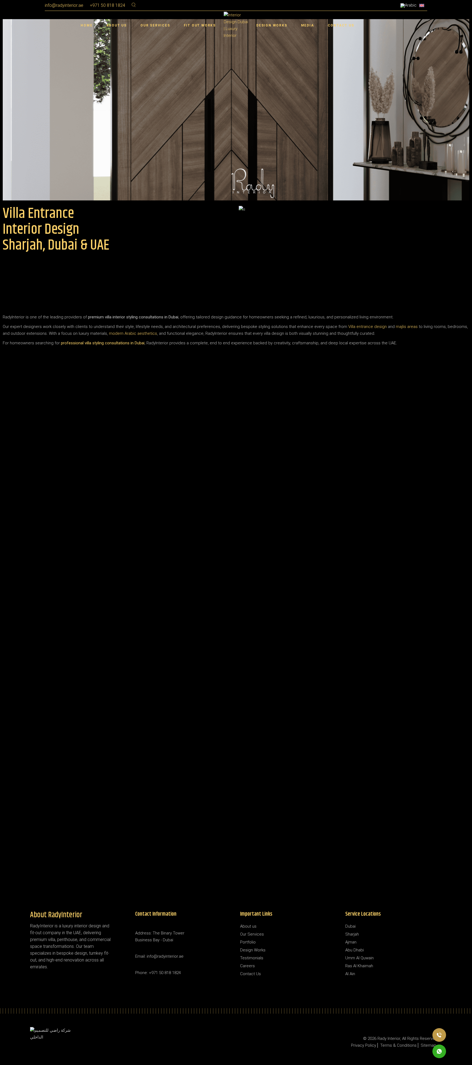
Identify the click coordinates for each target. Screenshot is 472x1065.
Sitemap (428, 1045)
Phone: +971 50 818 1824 (158, 972)
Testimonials (251, 957)
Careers (247, 965)
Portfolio (248, 942)
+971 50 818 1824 (107, 5)
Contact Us (250, 973)
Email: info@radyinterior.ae (159, 956)
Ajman (350, 942)
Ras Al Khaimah (359, 965)
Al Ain (350, 973)
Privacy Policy (363, 1045)
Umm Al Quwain (359, 957)
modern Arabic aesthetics (133, 333)
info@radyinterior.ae (64, 5)
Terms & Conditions (398, 1045)
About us (248, 926)
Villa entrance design (367, 326)
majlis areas (407, 326)
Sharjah (352, 934)
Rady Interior (388, 1038)
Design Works (253, 950)
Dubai (350, 926)
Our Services (252, 934)
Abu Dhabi (354, 950)
